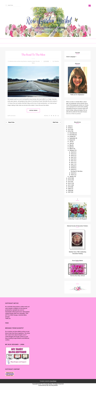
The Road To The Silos (33, 55)
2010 (69, 187)
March (71, 148)
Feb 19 (73, 157)
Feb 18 (73, 159)
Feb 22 (73, 155)
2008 (69, 190)
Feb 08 (73, 166)
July (70, 141)
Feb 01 (73, 174)
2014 (69, 180)
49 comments (12, 115)
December (72, 133)
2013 (69, 181)
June (70, 143)
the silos (38, 61)
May (70, 145)
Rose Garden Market (47, 384)
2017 (69, 129)
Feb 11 (73, 164)
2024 (69, 126)
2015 (69, 178)
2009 (69, 188)
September (72, 138)
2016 (69, 131)
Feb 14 (73, 160)
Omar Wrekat (53, 381)
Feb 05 (73, 169)
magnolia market (31, 61)
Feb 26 (73, 152)
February (71, 150)
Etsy (90, 5)
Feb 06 (73, 167)
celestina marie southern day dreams (18, 61)
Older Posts (55, 122)
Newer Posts (11, 122)
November (72, 134)
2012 (69, 183)
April (70, 147)
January (71, 176)
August (71, 140)
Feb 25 (73, 154)
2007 (69, 192)
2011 (69, 185)
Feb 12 (73, 162)
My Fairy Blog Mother (52, 385)
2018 (69, 127)
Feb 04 (73, 173)
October (71, 136)
